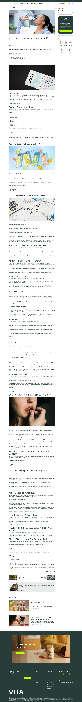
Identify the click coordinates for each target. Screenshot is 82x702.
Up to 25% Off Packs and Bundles (9, 0)
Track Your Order (50, 676)
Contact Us (49, 673)
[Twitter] (60, 674)
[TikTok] (68, 674)
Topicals (37, 678)
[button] (10, 3)
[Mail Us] (54, 571)
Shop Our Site (20, 653)
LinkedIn (29, 588)
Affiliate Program (50, 680)
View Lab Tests (49, 675)
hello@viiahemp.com (64, 680)
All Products (38, 682)
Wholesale (49, 688)
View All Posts (21, 590)
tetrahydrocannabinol (16, 95)
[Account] (67, 3)
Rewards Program (50, 678)
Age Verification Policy (51, 686)
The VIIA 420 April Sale (39, 603)
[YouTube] (65, 674)
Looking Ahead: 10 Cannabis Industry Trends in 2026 (41, 618)
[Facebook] (70, 674)
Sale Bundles (38, 680)
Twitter (25, 588)
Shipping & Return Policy (51, 682)
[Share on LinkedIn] (50, 571)
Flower (37, 675)
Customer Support (50, 684)
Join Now (65, 30)
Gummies (38, 673)
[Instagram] (63, 674)
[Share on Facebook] (49, 571)
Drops (37, 676)
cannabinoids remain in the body (30, 223)
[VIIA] (41, 3)
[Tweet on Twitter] (52, 571)
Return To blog (13, 7)
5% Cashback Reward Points (22, 0)
